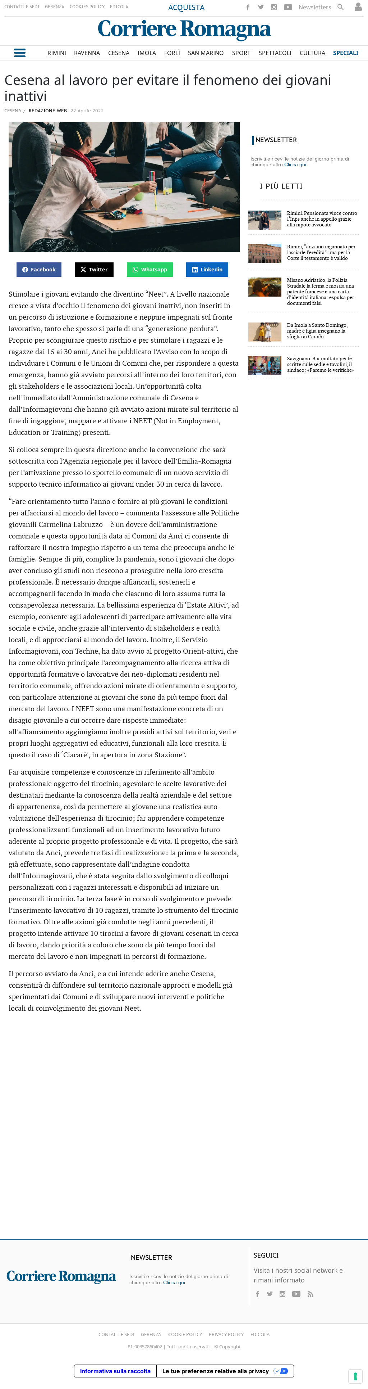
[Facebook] (248, 7)
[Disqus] (184, 1129)
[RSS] (310, 1294)
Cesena (12, 110)
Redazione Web (47, 111)
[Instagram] (273, 7)
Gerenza (151, 1334)
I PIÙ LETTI (281, 186)
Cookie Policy (185, 1334)
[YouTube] (288, 7)
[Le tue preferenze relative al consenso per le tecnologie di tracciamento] (355, 1376)
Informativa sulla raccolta (115, 1371)
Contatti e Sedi (116, 1334)
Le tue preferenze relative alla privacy (215, 1371)
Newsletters (315, 7)
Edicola (260, 1334)
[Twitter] (260, 7)
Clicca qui (295, 164)
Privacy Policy (226, 1334)
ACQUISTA (186, 8)
